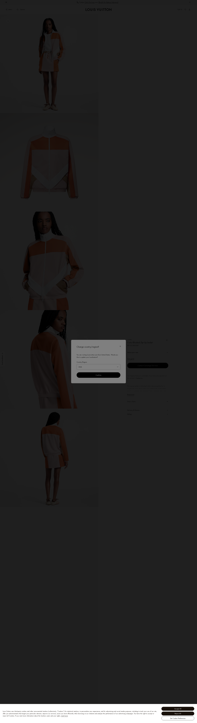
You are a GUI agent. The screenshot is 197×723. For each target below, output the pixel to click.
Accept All (177, 709)
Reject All (178, 714)
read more (64, 716)
